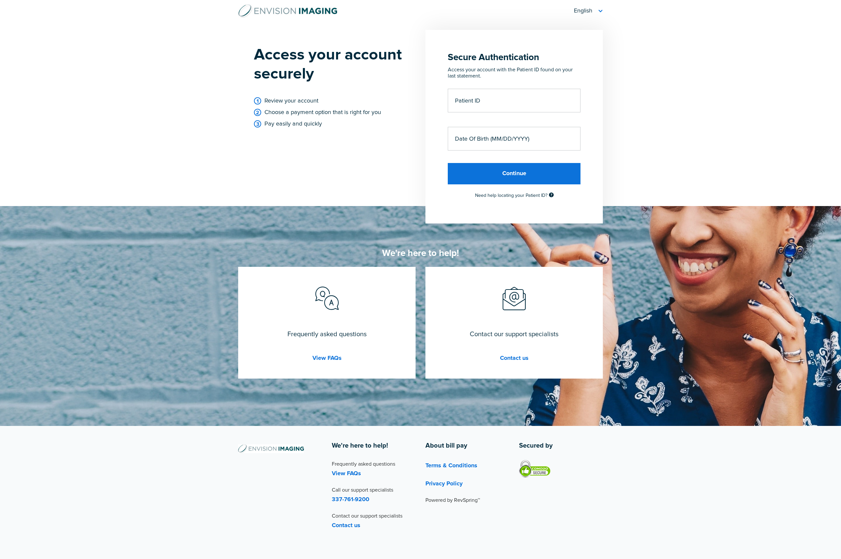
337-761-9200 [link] (350, 499)
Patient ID (467, 101)
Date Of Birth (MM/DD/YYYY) (492, 139)
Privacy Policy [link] (444, 484)
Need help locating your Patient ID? (512, 195)
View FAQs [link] (327, 358)
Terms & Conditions (451, 466)
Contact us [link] (514, 358)
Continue (514, 173)
